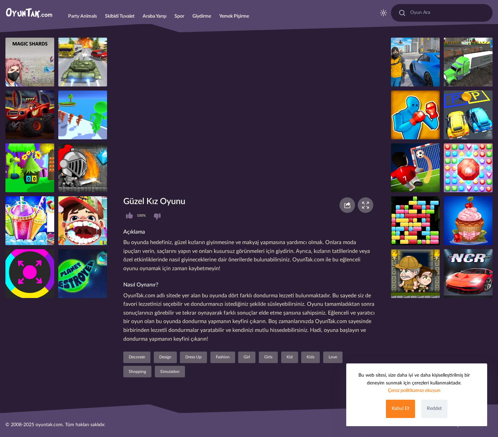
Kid (290, 357)
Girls (268, 357)
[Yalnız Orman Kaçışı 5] (29, 167)
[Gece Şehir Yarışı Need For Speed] (468, 273)
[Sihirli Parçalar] (29, 62)
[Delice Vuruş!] (415, 167)
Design (165, 357)
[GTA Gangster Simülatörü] (415, 62)
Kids (310, 357)
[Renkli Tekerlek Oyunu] (29, 273)
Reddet (434, 408)
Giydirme (201, 16)
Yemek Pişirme (234, 16)
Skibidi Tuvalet (119, 16)
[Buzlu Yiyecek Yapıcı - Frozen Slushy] (29, 220)
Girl (247, 357)
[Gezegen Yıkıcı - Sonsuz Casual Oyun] (82, 273)
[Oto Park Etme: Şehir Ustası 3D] (468, 115)
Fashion (223, 357)
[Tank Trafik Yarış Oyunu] (82, 62)
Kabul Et (400, 408)
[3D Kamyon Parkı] (468, 62)
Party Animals (82, 16)
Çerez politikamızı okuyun (414, 390)
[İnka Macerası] (415, 273)
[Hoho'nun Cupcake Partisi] (468, 220)
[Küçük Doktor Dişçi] (82, 220)
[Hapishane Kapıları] (82, 115)
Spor (179, 16)
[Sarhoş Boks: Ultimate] (415, 115)
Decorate (137, 357)
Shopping (137, 372)
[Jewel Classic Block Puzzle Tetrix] (415, 220)
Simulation (170, 372)
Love (333, 357)
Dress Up (193, 357)
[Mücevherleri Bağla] (468, 167)
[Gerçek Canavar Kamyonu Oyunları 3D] (29, 115)
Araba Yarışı (154, 16)
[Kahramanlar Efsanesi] (82, 167)
